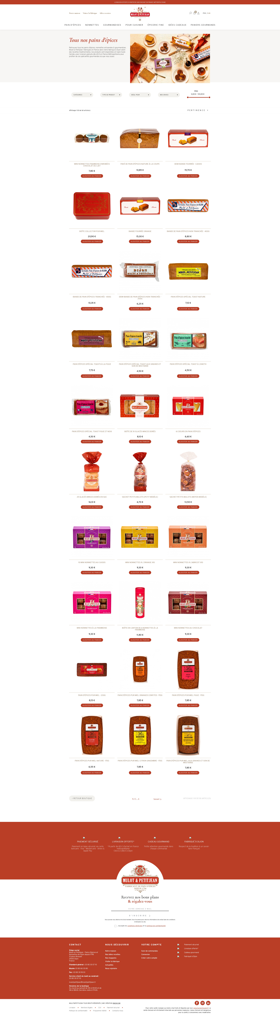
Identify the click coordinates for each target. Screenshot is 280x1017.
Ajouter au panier (92, 176)
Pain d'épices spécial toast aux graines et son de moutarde (140, 365)
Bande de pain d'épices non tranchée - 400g (188, 231)
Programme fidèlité (100, 1011)
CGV (100, 1007)
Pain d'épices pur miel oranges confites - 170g (140, 695)
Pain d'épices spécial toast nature (188, 297)
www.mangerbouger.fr (201, 1008)
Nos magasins (110, 958)
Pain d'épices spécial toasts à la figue (92, 364)
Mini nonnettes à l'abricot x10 (188, 562)
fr (204, 13)
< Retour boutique (82, 798)
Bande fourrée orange (140, 231)
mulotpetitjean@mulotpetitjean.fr (82, 982)
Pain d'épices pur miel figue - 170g (188, 695)
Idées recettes (105, 13)
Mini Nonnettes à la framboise (92, 628)
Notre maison (74, 13)
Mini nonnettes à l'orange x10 (140, 562)
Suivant (158, 799)
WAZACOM (116, 1003)
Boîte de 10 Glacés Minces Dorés (140, 431)
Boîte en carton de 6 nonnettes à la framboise (140, 629)
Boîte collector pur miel (91, 231)
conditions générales (135, 926)
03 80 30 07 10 (91, 965)
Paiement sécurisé (113, 1007)
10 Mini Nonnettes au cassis (91, 562)
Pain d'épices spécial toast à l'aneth (188, 364)
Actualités (109, 965)
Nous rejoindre (111, 968)
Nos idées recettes (112, 954)
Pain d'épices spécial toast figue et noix (92, 431)
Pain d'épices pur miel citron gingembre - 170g (140, 761)
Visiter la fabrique (90, 13)
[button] (190, 13)
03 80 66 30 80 (81, 968)
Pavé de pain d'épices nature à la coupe (140, 164)
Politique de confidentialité (78, 1011)
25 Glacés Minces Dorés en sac (92, 497)
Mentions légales (87, 1007)
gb (209, 13)
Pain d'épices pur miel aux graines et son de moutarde (188, 762)
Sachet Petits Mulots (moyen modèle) (188, 497)
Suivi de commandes (149, 951)
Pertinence (197, 110)
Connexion (145, 954)
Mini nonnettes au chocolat (188, 628)
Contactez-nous (117, 1011)
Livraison (72, 1007)
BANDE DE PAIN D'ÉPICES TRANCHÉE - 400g (92, 297)
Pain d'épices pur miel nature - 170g (92, 761)
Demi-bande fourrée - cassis (188, 164)
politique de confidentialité (156, 926)
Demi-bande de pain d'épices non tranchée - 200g (140, 298)
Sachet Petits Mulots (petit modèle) (140, 497)
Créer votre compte (149, 958)
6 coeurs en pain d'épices (188, 431)
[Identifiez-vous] (198, 13)
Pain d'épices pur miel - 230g (92, 695)
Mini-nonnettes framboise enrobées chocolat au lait (92, 165)
